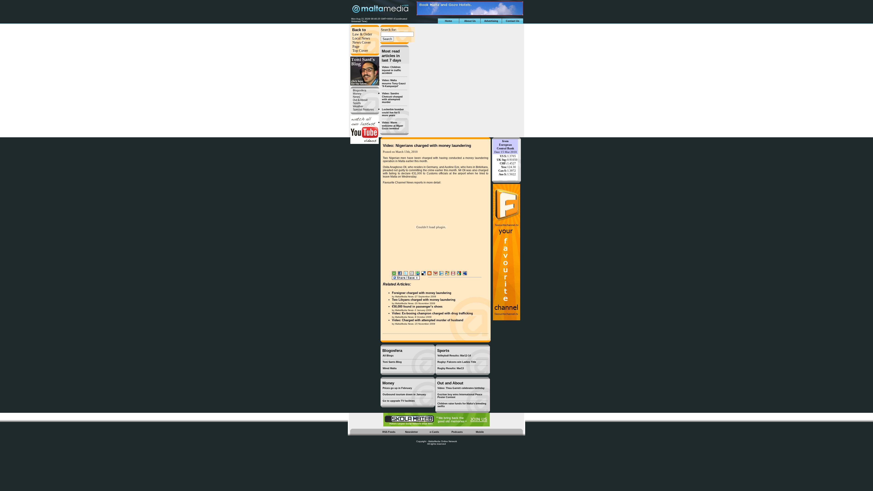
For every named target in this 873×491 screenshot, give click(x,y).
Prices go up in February (397, 388)
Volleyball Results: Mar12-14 (454, 355)
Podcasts (457, 432)
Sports (357, 103)
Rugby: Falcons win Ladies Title (456, 362)
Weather (358, 106)
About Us (470, 21)
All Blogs (388, 355)
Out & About (360, 100)
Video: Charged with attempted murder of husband (427, 320)
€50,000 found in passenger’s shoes (417, 306)
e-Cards (434, 432)
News (356, 96)
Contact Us (512, 21)
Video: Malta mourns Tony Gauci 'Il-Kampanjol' (394, 83)
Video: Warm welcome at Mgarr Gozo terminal (392, 125)
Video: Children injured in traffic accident (391, 70)
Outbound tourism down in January (404, 394)
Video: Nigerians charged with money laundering (427, 145)
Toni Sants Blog (392, 362)
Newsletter (411, 432)
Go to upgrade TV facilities (399, 400)
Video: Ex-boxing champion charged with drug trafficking (432, 313)
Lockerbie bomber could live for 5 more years (393, 112)
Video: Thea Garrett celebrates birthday (460, 388)
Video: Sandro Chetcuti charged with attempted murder (392, 97)
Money (357, 93)
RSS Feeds (388, 432)
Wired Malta (389, 368)
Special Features (363, 109)
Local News (361, 38)
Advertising (491, 21)
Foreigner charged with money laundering (421, 293)
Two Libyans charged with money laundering (423, 299)
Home (448, 21)
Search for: (388, 30)
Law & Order (362, 34)
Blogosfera (359, 90)
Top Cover (360, 51)
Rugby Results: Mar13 (450, 368)
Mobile (480, 432)
